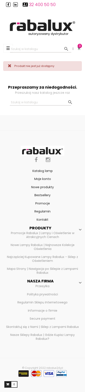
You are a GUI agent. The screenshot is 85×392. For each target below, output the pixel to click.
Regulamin (42, 211)
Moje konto (42, 179)
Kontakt (42, 219)
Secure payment (42, 318)
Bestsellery (42, 195)
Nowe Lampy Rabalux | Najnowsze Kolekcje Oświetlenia (43, 247)
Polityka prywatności (42, 294)
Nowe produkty (42, 187)
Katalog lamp (42, 171)
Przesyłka (42, 286)
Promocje (42, 203)
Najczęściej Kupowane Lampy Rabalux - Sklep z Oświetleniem (42, 259)
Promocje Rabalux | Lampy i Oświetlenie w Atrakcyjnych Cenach (42, 235)
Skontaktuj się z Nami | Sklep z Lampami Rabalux (42, 327)
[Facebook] (36, 162)
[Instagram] (48, 162)
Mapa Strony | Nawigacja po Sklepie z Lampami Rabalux (42, 271)
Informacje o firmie (42, 310)
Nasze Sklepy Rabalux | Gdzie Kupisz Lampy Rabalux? (42, 337)
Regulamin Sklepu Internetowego (42, 302)
